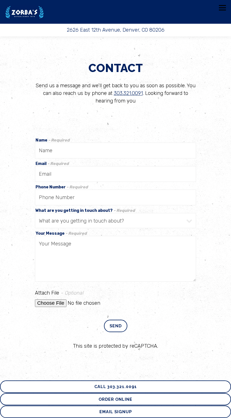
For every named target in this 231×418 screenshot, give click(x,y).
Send (116, 325)
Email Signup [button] (115, 411)
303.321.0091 (128, 93)
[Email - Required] (115, 174)
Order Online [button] (115, 399)
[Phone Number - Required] (115, 197)
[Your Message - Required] (115, 259)
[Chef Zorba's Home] (24, 12)
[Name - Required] (115, 150)
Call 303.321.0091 (115, 386)
